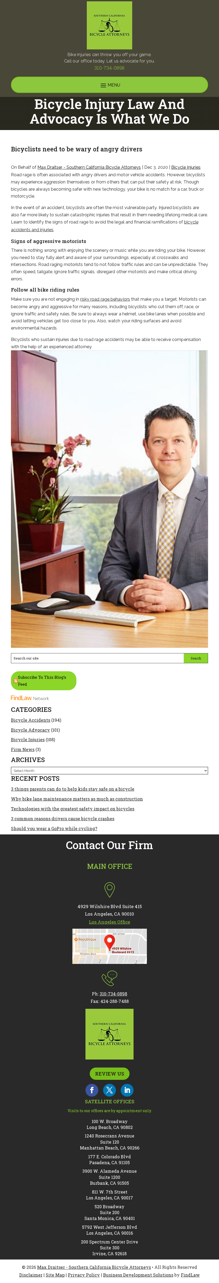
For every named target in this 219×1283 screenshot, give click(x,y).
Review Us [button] (109, 1073)
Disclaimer (30, 1275)
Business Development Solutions (138, 1275)
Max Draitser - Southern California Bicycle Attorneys (89, 167)
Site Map (55, 1275)
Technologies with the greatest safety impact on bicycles (72, 808)
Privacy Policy (84, 1275)
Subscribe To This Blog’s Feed (42, 680)
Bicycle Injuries (186, 167)
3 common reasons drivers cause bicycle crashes (62, 818)
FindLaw (190, 1275)
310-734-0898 (109, 68)
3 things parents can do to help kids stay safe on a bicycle (72, 789)
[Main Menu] (109, 85)
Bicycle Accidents (30, 720)
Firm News (22, 749)
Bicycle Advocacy (30, 730)
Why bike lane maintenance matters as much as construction (77, 799)
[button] (213, 1244)
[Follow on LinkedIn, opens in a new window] (127, 1090)
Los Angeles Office (109, 922)
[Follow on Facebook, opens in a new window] (91, 1090)
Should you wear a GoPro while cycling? (54, 828)
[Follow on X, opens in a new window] (109, 1090)
